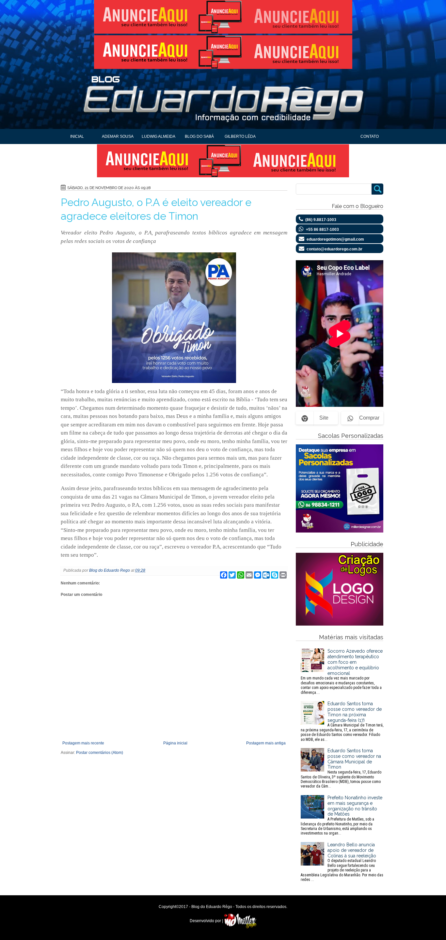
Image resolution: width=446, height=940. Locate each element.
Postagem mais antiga (266, 743)
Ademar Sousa (118, 136)
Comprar (369, 418)
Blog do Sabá (199, 136)
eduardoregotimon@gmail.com (335, 239)
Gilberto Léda (240, 136)
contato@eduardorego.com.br (334, 249)
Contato (369, 136)
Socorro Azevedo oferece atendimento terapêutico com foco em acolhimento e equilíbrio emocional (342, 671)
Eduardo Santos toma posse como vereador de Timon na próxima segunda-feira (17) (342, 721)
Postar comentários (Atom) (99, 752)
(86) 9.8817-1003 (320, 219)
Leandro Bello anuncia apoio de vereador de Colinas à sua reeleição (342, 862)
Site (323, 418)
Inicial (77, 136)
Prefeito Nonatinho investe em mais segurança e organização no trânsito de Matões (341, 815)
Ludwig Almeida (158, 136)
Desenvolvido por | (207, 920)
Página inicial (175, 743)
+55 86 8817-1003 (322, 229)
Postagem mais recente (83, 743)
